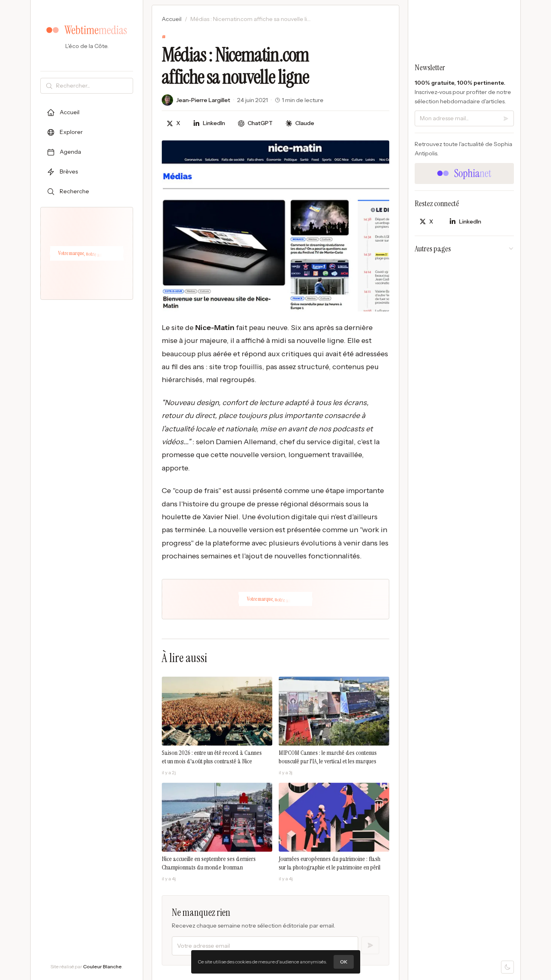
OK (343, 962)
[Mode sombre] (507, 967)
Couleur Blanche (102, 966)
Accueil (172, 19)
